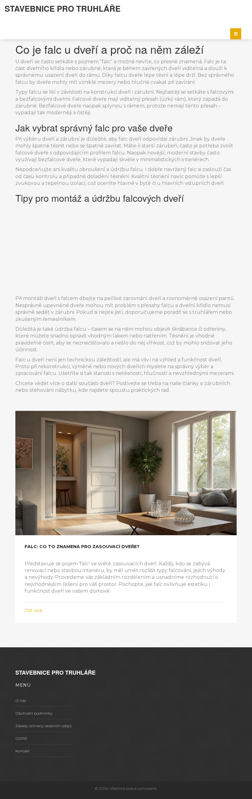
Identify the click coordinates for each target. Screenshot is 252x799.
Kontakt (22, 751)
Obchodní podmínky (34, 713)
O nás (20, 700)
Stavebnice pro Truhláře (62, 8)
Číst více (33, 610)
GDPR (21, 738)
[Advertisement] (126, 249)
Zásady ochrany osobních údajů (43, 725)
